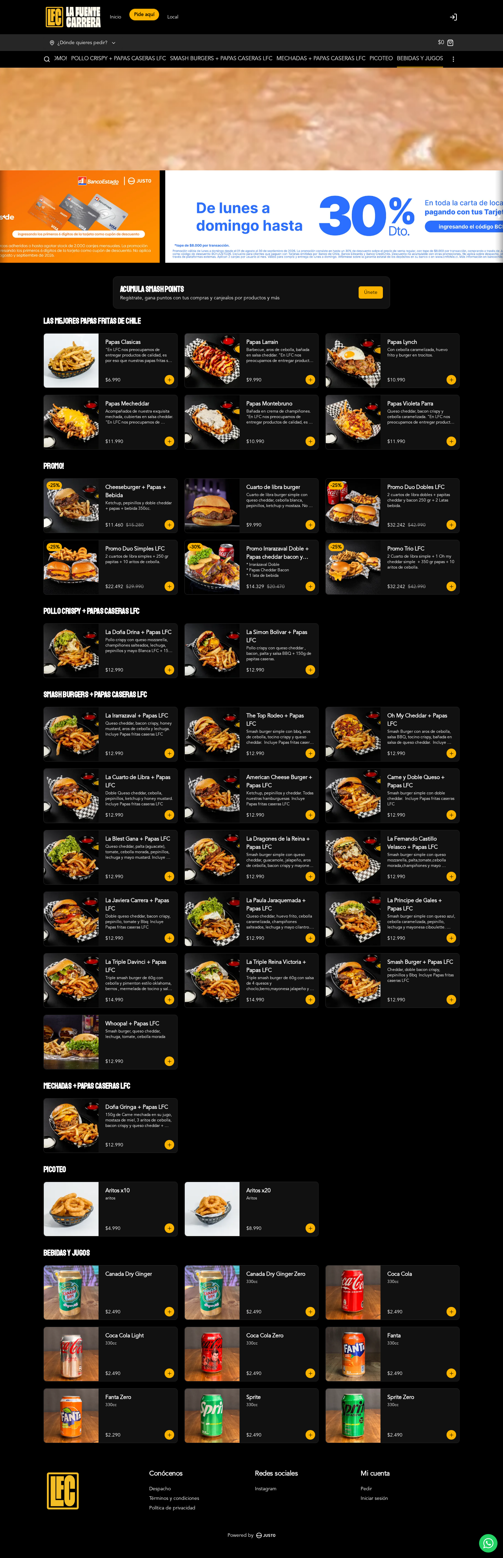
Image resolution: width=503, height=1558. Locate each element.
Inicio (115, 17)
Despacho (160, 1488)
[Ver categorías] (453, 59)
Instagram (265, 1488)
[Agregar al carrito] (169, 380)
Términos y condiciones (174, 1498)
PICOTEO (381, 59)
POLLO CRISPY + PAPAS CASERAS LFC (118, 59)
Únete (370, 292)
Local (172, 17)
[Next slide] (499, 216)
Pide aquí (144, 16)
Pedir (366, 1488)
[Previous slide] (4, 216)
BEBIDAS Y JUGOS (420, 59)
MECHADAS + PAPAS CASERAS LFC (320, 59)
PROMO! (56, 59)
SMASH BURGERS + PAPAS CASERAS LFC (221, 59)
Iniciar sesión (374, 1498)
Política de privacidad (172, 1508)
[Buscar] (46, 59)
